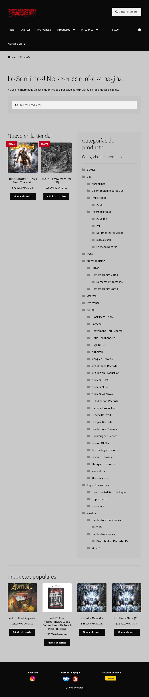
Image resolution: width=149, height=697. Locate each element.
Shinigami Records (103, 464)
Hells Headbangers (103, 338)
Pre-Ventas (44, 29)
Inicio (11, 29)
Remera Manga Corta (105, 275)
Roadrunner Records (104, 429)
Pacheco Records (106, 247)
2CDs (99, 205)
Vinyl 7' (96, 548)
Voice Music (99, 471)
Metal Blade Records (104, 366)
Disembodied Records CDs (108, 190)
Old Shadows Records (105, 401)
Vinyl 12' (92, 513)
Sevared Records (102, 457)
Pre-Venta (93, 303)
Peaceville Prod (101, 415)
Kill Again (98, 352)
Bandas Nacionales (103, 534)
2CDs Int (101, 218)
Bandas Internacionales (106, 520)
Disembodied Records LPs (112, 541)
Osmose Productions (105, 408)
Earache (97, 324)
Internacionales (101, 211)
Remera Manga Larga (105, 288)
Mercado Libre (16, 43)
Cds (89, 176)
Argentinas (98, 183)
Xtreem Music (100, 478)
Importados (99, 197)
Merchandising (96, 261)
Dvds (90, 253)
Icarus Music (103, 240)
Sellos (90, 310)
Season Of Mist (101, 443)
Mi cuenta (87, 29)
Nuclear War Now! (103, 394)
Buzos (95, 268)
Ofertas (26, 29)
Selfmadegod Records (105, 450)
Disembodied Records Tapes (109, 492)
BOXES (91, 169)
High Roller (99, 345)
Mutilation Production (105, 373)
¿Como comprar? (75, 687)
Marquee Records (102, 359)
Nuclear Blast (100, 380)
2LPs (99, 527)
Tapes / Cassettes (98, 485)
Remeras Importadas (109, 282)
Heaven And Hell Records (107, 331)
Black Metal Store (103, 317)
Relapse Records (102, 422)
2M (98, 226)
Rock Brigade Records (105, 436)
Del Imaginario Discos (109, 232)
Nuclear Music (100, 387)
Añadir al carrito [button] (23, 196)
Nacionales (98, 506)
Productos (63, 29)
